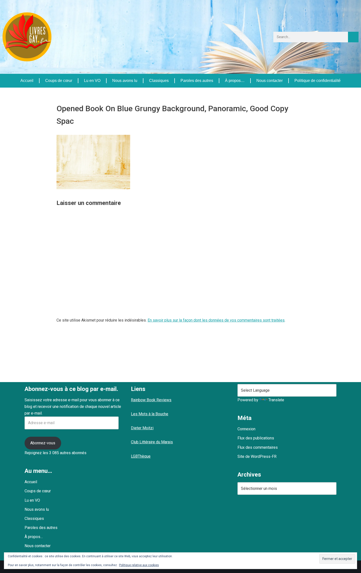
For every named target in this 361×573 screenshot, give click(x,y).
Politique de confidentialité (317, 80)
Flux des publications (255, 438)
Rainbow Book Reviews (151, 400)
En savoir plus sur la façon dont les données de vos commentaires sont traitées (216, 320)
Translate (276, 400)
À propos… (235, 80)
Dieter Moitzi (142, 428)
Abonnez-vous (42, 443)
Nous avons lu (124, 80)
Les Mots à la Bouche (149, 414)
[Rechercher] (353, 37)
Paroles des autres (196, 80)
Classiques (159, 80)
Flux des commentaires (257, 447)
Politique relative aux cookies (139, 565)
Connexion (246, 429)
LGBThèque (141, 456)
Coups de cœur (58, 80)
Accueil (26, 80)
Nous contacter (269, 80)
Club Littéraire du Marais (152, 442)
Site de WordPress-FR (257, 456)
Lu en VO (92, 80)
